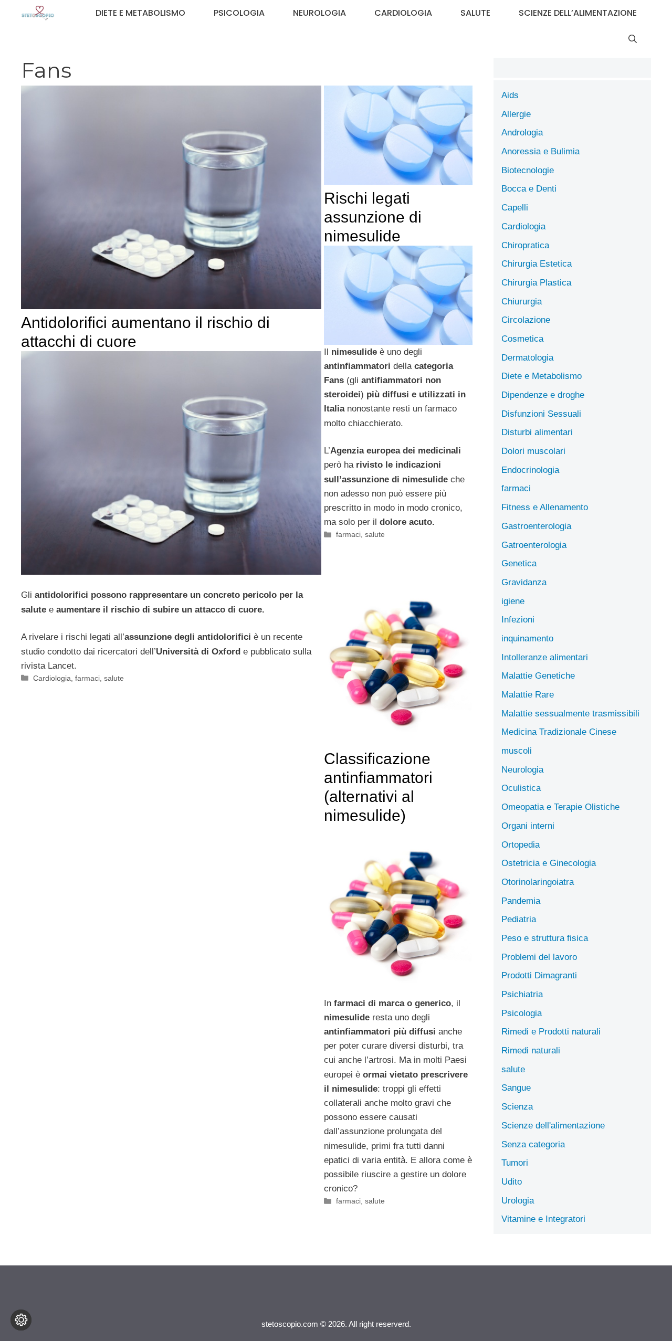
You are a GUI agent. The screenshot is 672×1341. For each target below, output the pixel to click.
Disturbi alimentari (537, 432)
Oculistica (521, 788)
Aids (510, 95)
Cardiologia (403, 13)
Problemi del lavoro (539, 957)
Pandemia (520, 901)
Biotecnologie (527, 170)
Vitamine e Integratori (543, 1219)
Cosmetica (522, 339)
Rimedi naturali (530, 1050)
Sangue (516, 1088)
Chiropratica (525, 245)
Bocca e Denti (528, 189)
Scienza (517, 1107)
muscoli (516, 751)
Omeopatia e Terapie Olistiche (560, 807)
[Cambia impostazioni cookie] (21, 1320)
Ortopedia (520, 845)
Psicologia (239, 13)
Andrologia (522, 133)
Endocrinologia (530, 470)
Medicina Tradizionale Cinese (558, 732)
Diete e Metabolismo (140, 13)
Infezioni (517, 620)
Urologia (517, 1201)
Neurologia (319, 13)
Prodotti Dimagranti (539, 975)
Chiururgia (521, 302)
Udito (511, 1182)
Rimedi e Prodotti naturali (551, 1032)
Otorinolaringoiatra (537, 882)
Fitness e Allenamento (544, 507)
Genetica (519, 563)
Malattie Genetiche (538, 676)
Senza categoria (533, 1144)
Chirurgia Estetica (536, 264)
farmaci (87, 678)
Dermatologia (527, 358)
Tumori (514, 1163)
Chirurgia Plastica (536, 283)
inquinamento (527, 638)
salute (475, 13)
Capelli (514, 208)
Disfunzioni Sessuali (541, 414)
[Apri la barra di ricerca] (632, 39)
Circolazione (525, 320)
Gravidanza (524, 582)
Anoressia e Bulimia (540, 151)
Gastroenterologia (536, 526)
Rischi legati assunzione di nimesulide (373, 217)
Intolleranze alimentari (544, 657)
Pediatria (518, 919)
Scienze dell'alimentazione (553, 1126)
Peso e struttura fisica (544, 938)
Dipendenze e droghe (542, 395)
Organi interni (527, 826)
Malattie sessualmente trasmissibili (570, 714)
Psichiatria (522, 994)
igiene (512, 601)
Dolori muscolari (533, 451)
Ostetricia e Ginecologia (548, 863)
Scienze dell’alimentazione (578, 13)
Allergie (516, 114)
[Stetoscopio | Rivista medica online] (38, 13)
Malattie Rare (527, 695)
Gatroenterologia (533, 545)
